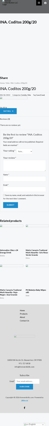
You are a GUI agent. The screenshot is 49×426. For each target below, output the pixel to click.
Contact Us (24, 321)
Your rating (9, 150)
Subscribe (25, 387)
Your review (9, 158)
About (22, 317)
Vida (7, 83)
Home (2, 83)
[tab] (24, 119)
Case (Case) (40, 95)
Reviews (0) (5, 119)
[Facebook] (45, 3)
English (32, 424)
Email (6, 185)
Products (24, 314)
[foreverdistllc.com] (11, 2)
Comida (24, 95)
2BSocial (24, 400)
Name (6, 175)
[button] (8, 111)
